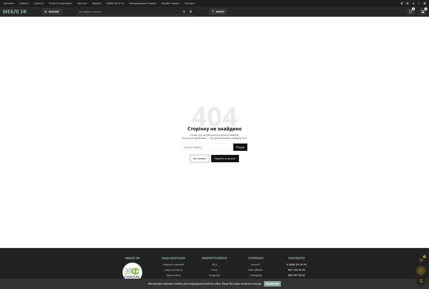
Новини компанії (173, 264)
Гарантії (38, 3)
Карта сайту (173, 275)
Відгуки (97, 3)
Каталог (255, 264)
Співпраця (255, 275)
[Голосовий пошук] (190, 11)
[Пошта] (424, 3)
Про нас (82, 3)
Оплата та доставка (60, 3)
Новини (23, 3)
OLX (214, 264)
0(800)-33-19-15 (115, 3)
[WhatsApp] (419, 3)
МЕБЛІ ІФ (15, 11)
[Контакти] (421, 281)
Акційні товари (170, 3)
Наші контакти (173, 269)
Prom (214, 269)
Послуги (189, 3)
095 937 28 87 (296, 275)
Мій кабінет (255, 269)
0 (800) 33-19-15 (297, 264)
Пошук (240, 147)
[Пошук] (184, 11)
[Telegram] (413, 3)
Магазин (9, 3)
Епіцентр (214, 275)
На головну (199, 158)
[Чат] (421, 271)
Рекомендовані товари (143, 3)
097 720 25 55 (296, 269)
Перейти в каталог (225, 158)
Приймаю (272, 283)
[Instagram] (407, 3)
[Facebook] (402, 3)
